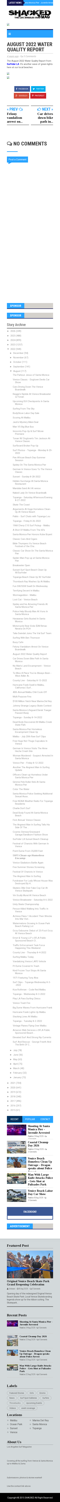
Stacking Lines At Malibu (25, 1016)
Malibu (13, 1420)
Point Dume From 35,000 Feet (28, 851)
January (17, 1077)
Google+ (23, 95)
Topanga (37, 1428)
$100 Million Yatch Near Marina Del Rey (32, 701)
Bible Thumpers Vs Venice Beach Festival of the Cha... (29, 545)
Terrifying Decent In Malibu (26, 590)
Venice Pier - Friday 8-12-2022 (28, 762)
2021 (13, 1083)
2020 (13, 1087)
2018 (13, 1096)
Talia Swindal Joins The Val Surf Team (32, 633)
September (19, 366)
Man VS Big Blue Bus (23, 426)
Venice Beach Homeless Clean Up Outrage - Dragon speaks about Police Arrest (40, 1165)
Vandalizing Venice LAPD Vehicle (29, 961)
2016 (13, 1105)
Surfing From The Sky (23, 408)
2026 (13, 331)
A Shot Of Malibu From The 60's (29, 530)
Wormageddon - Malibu (24, 595)
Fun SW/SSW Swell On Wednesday (30, 586)
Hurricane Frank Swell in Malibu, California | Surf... (28, 686)
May (15, 1059)
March (16, 1068)
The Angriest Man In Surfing (27, 876)
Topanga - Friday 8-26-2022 (27, 521)
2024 (13, 340)
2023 (13, 344)
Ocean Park (16, 1424)
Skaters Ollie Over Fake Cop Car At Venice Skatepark (30, 889)
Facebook (23, 89)
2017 (13, 1101)
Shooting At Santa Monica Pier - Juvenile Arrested (33, 3)
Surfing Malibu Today (23, 957)
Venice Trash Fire (21, 1003)
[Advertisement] (30, 264)
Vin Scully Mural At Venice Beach (29, 895)
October (17, 362)
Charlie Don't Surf (21, 808)
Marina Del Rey (40, 1420)
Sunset (14, 1428)
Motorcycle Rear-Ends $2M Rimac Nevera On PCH (30, 627)
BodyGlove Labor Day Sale (26, 413)
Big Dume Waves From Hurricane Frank (32, 1007)
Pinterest (39, 95)
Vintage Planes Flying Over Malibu (29, 1025)
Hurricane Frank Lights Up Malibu (29, 1012)
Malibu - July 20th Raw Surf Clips (29, 736)
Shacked (30, 1497)
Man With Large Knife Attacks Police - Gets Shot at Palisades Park (40, 1179)
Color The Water (21, 789)
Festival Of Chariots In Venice (28, 871)
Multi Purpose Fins (22, 696)
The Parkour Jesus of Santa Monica (31, 375)
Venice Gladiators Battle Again (28, 862)
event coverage (28, 1408)
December (18, 353)
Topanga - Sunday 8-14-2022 (27, 717)
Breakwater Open (21, 565)
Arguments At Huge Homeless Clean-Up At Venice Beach (32, 510)
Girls (32, 1393)
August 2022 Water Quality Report (30, 654)
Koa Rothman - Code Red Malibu (29, 989)
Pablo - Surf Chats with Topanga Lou (31, 516)
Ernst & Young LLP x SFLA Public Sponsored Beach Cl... (29, 939)
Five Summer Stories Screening (28, 867)
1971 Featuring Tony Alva (25, 977)
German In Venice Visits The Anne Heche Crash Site (30, 750)
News (11, 1398)
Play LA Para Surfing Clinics (26, 998)
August (17, 371)
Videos (12, 1408)
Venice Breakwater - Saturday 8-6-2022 (33, 899)
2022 (13, 349)
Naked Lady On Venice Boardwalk (29, 492)
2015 (13, 1110)
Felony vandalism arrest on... (15, 117)
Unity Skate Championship (26, 904)
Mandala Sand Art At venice (27, 488)
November (18, 357)
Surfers (45, 1398)
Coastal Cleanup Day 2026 (38, 1144)
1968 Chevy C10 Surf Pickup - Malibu (31, 525)
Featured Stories (16, 1393)
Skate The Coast (21, 504)
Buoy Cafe (18, 642)
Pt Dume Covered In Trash (26, 966)
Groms (42, 1393)
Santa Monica (39, 1424)
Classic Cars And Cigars (25, 539)
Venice (13, 1432)
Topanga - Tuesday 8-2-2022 (27, 1021)
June (16, 1054)
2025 (13, 335)
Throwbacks (14, 1403)
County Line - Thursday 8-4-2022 (29, 952)
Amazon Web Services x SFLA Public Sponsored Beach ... (31, 1031)
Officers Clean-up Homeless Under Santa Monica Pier (30, 776)
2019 (13, 1092)
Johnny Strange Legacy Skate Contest (32, 705)
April (15, 1063)
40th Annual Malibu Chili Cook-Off (30, 692)
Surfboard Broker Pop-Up (25, 445)
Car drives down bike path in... (45, 117)
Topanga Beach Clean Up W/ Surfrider (32, 577)
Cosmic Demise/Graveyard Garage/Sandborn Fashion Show (30, 833)
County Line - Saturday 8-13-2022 (30, 680)
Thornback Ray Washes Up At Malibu (31, 581)
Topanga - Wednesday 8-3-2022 (29, 994)
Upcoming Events (34, 1403)
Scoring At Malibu (21, 417)
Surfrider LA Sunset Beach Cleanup (30, 839)
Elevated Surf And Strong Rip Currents (32, 1037)
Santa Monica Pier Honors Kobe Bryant (32, 534)
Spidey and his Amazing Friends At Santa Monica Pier (30, 605)
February (18, 1072)
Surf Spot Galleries (28, 1398)
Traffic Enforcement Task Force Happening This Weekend (29, 946)
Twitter (40, 89)
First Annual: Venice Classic (27, 820)
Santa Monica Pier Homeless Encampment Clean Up (27, 730)
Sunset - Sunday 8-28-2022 (26, 476)
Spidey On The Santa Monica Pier (29, 464)
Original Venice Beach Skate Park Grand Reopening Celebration (28, 1283)
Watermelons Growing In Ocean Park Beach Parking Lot (31, 925)
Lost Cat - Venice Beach (25, 599)
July (15, 1050)
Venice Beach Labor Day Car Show (40, 1192)
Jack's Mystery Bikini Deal (25, 422)
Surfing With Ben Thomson (26, 637)
